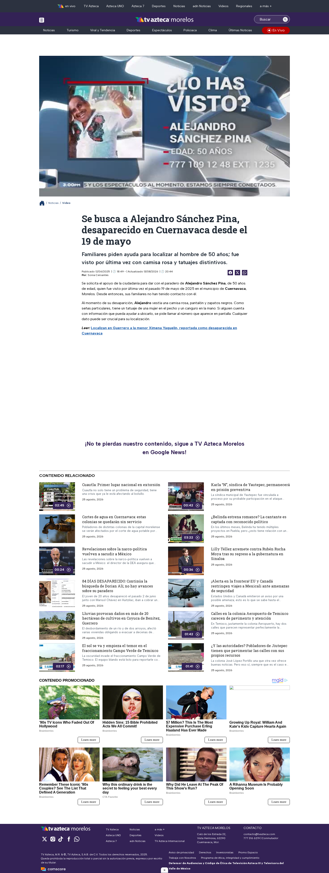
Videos (223, 6)
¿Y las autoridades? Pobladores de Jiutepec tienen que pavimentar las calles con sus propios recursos (249, 650)
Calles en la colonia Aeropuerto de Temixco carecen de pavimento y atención (249, 616)
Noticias (179, 6)
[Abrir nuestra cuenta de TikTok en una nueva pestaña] (60, 839)
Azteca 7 (138, 6)
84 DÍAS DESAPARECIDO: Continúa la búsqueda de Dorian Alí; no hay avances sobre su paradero (117, 586)
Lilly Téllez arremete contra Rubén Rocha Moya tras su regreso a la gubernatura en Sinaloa (248, 554)
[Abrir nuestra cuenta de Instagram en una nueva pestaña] (52, 839)
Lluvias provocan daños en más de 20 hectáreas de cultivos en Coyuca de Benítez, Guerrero (121, 618)
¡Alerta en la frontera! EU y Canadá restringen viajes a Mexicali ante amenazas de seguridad (250, 586)
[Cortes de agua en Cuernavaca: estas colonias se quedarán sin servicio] (57, 528)
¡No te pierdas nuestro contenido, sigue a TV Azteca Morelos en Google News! (164, 447)
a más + (266, 6)
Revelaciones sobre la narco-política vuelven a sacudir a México (114, 551)
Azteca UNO (115, 6)
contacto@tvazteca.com (259, 834)
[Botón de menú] (41, 20)
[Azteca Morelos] (164, 19)
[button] (164, 870)
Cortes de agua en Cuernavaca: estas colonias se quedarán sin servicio (114, 519)
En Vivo (278, 30)
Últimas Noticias (240, 30)
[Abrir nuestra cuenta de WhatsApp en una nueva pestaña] (76, 839)
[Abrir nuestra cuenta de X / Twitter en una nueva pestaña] (44, 839)
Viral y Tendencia (102, 30)
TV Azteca (91, 6)
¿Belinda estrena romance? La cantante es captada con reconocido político (248, 519)
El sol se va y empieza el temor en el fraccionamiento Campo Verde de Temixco (120, 648)
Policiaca (190, 30)
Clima (212, 30)
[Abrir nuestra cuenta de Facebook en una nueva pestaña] (68, 839)
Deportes (159, 6)
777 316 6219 (252, 838)
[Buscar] (285, 19)
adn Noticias (202, 6)
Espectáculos (162, 30)
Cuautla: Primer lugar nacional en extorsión (121, 484)
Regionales (244, 6)
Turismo (73, 30)
